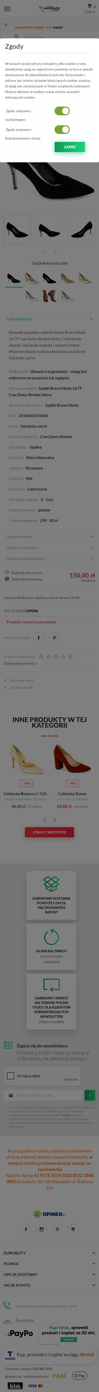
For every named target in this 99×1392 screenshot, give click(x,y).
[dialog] (49, 696)
